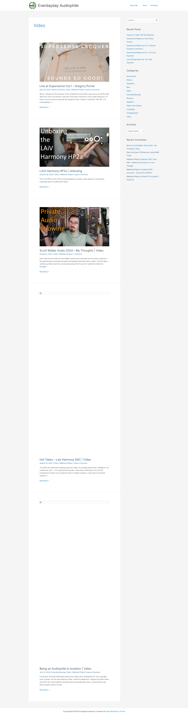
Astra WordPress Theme (115, 711)
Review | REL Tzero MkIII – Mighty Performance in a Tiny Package (142, 162)
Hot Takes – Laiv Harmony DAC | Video (65, 459)
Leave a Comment (92, 90)
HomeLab (154, 5)
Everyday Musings (59, 672)
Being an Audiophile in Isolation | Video (65, 668)
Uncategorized (132, 113)
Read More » (44, 107)
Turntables (131, 109)
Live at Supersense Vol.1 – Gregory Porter (67, 86)
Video (68, 90)
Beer (128, 87)
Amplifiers (130, 83)
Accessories (131, 76)
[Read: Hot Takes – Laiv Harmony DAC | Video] (74, 374)
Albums (55, 90)
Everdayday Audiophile (58, 5)
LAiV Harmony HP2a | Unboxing (61, 171)
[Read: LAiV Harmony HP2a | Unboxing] (74, 147)
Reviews (61, 90)
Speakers (130, 102)
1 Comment (77, 254)
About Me (134, 5)
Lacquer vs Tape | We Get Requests (140, 35)
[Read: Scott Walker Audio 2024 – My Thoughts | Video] (74, 226)
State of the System (134, 106)
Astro (145, 5)
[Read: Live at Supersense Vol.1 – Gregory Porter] (74, 62)
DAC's (129, 91)
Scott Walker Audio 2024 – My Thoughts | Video (72, 250)
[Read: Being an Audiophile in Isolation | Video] (74, 582)
